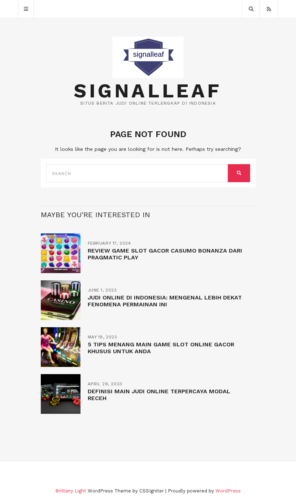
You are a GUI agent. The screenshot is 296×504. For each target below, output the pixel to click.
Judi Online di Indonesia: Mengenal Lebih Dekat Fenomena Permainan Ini (165, 301)
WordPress (228, 491)
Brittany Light (70, 491)
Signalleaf (148, 91)
